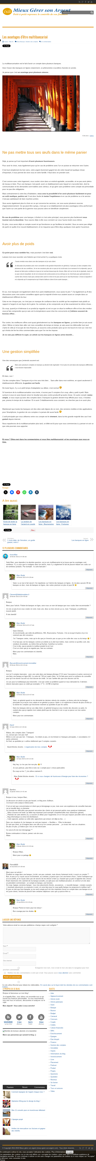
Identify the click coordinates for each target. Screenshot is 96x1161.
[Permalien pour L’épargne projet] (6, 1125)
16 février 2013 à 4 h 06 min (18, 556)
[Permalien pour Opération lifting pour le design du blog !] (6, 1107)
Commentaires (39, 1087)
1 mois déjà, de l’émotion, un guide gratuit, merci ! (21, 540)
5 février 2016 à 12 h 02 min (24, 846)
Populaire (10, 1087)
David (12, 725)
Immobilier (54, 1048)
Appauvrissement (56, 996)
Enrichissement (56, 1034)
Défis (52, 1031)
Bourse (53, 1010)
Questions (54, 1074)
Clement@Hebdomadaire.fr (19, 594)
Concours (53, 1019)
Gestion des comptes (32, 41)
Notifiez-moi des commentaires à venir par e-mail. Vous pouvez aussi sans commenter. (44, 973)
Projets (53, 1071)
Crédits (53, 1025)
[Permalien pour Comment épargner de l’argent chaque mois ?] (6, 1098)
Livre (52, 1059)
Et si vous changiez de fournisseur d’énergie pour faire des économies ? (62, 776)
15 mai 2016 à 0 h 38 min (17, 866)
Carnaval (53, 1016)
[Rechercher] (92, 12)
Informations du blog (57, 1054)
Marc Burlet (20, 575)
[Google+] (82, 1)
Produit (53, 1068)
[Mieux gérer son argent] (36, 14)
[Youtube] (91, 1)
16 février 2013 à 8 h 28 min (24, 577)
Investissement (56, 1057)
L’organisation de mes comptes (36, 747)
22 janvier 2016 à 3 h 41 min (18, 791)
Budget (53, 1013)
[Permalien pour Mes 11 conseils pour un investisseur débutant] (6, 1116)
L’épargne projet (17, 1119)
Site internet (7, 961)
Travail (52, 1085)
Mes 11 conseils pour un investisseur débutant (28, 1110)
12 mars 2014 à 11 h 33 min (18, 727)
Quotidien (53, 1077)
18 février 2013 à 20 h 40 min (18, 596)
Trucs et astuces (56, 1088)
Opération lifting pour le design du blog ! (26, 1101)
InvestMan (13, 555)
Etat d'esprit (54, 1039)
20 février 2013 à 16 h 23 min (18, 665)
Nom (4, 946)
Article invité (55, 999)
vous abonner (63, 973)
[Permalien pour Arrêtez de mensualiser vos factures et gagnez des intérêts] (6, 1134)
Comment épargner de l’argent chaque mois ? (28, 1092)
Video (52, 1091)
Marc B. (11, 41)
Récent (24, 1087)
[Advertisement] (48, 51)
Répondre (89, 569)
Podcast (53, 1065)
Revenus (53, 1080)
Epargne (53, 1036)
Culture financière (56, 1028)
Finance (53, 1042)
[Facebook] (85, 1)
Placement (54, 1062)
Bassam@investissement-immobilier (23, 663)
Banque (22, 41)
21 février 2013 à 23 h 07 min (25, 694)
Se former (54, 1082)
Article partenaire (56, 1002)
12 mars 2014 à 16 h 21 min (24, 759)
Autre (52, 1005)
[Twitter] (88, 1)
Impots (53, 1051)
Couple (53, 1022)
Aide (52, 993)
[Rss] (79, 1)
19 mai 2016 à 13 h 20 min (24, 902)
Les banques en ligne (80, 539)
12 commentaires (46, 41)
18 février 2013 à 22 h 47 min (25, 625)
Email (5, 953)
